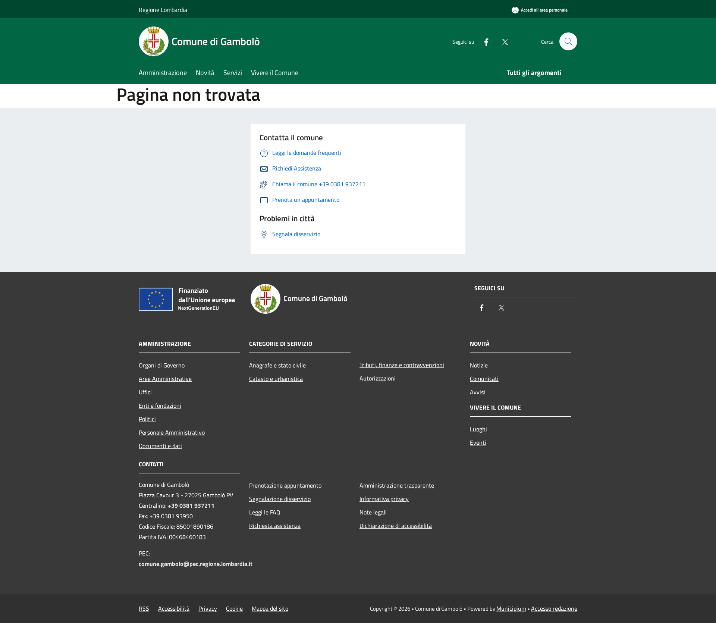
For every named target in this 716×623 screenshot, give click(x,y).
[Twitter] (501, 41)
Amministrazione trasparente (396, 485)
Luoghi (478, 429)
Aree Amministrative (165, 378)
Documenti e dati (160, 445)
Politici (147, 418)
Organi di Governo (162, 365)
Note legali (373, 512)
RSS (144, 608)
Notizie (479, 365)
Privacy (207, 608)
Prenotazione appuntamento (285, 485)
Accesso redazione (554, 608)
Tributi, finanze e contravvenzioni (401, 364)
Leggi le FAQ (264, 512)
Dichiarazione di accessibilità (395, 525)
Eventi (478, 442)
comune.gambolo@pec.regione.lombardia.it (195, 563)
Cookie (234, 608)
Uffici (145, 392)
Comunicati (484, 378)
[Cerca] (568, 41)
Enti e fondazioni (160, 405)
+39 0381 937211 (191, 505)
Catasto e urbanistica (276, 378)
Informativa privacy (384, 498)
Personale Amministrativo (172, 432)
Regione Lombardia (163, 9)
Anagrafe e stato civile (277, 365)
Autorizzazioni (377, 378)
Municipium (511, 608)
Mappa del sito (270, 608)
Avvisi (477, 392)
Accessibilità (173, 608)
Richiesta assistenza (275, 525)
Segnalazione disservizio (280, 498)
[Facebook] (483, 41)
